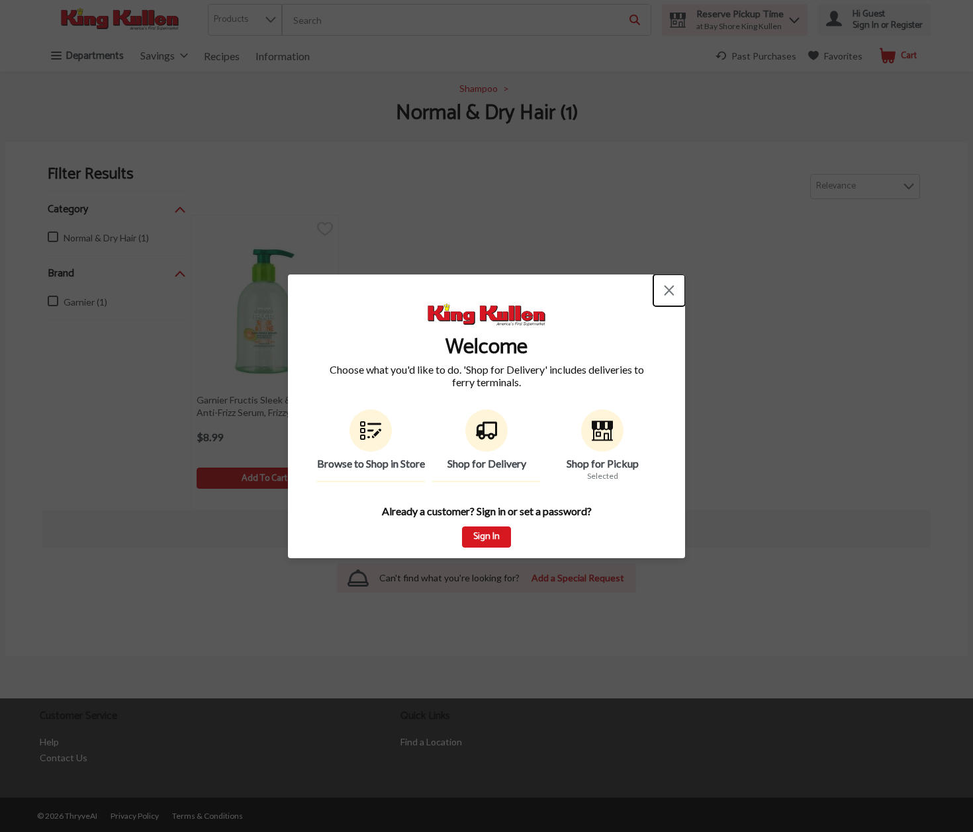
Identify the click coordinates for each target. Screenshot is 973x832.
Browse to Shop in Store (371, 463)
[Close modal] (669, 290)
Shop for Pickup (603, 463)
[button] (370, 445)
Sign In (486, 536)
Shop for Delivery (486, 463)
